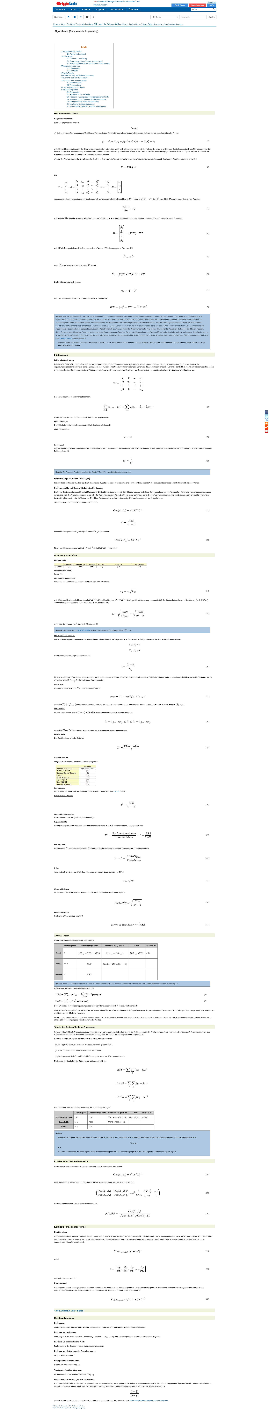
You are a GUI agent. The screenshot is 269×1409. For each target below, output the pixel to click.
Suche (212, 17)
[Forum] (266, 423)
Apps (73, 9)
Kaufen (211, 5)
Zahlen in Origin (66, 338)
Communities (115, 9)
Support (99, 9)
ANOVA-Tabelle (84, 630)
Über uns (133, 9)
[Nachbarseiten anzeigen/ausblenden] (87, 17)
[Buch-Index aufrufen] (74, 17)
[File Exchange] (266, 427)
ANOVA (116, 792)
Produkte (59, 9)
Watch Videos (180, 5)
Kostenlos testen (197, 5)
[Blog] (266, 419)
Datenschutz (64, 1408)
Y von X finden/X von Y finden (68, 1311)
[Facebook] (266, 412)
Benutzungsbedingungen (78, 1408)
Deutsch (58, 17)
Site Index (56, 1408)
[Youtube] (266, 431)
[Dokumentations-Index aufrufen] (68, 17)
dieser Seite (147, 24)
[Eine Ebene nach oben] (81, 17)
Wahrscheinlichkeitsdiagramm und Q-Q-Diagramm (149, 1401)
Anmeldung (212, 2)
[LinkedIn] (266, 416)
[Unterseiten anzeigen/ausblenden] (93, 17)
